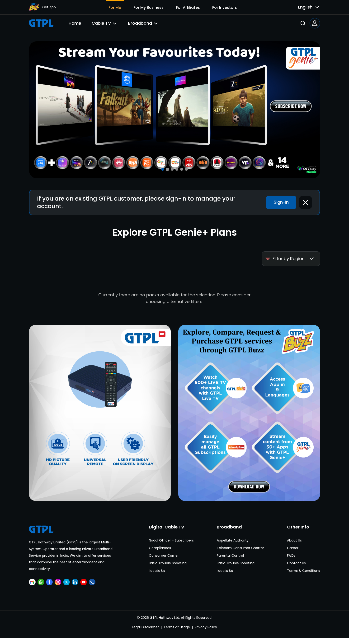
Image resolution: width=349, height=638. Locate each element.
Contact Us (296, 563)
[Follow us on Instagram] (58, 582)
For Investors (224, 7)
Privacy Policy (206, 627)
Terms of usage (177, 627)
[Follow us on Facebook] (49, 582)
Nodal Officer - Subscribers (171, 540)
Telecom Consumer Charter (240, 548)
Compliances (160, 548)
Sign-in (281, 202)
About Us (294, 540)
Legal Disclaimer (145, 627)
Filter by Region (289, 259)
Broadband (140, 23)
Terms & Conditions (303, 570)
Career (292, 548)
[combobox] (305, 7)
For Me (114, 7)
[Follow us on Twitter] (66, 582)
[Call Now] (92, 582)
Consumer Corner (164, 555)
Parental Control (230, 555)
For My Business (148, 7)
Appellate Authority (233, 540)
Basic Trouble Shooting (168, 563)
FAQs (291, 555)
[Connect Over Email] (32, 582)
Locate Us (157, 570)
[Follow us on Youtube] (83, 582)
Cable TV (101, 23)
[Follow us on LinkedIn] (75, 582)
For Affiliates (188, 7)
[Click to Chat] (41, 582)
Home (75, 23)
